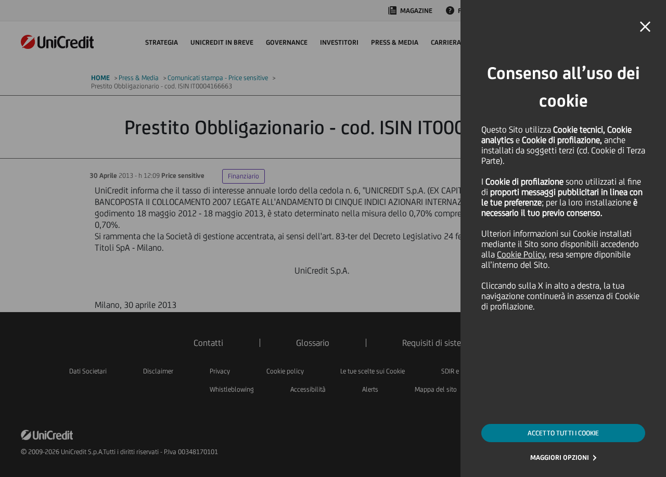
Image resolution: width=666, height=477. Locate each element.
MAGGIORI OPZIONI (559, 457)
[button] (645, 27)
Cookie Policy (521, 254)
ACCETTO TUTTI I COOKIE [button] (563, 433)
